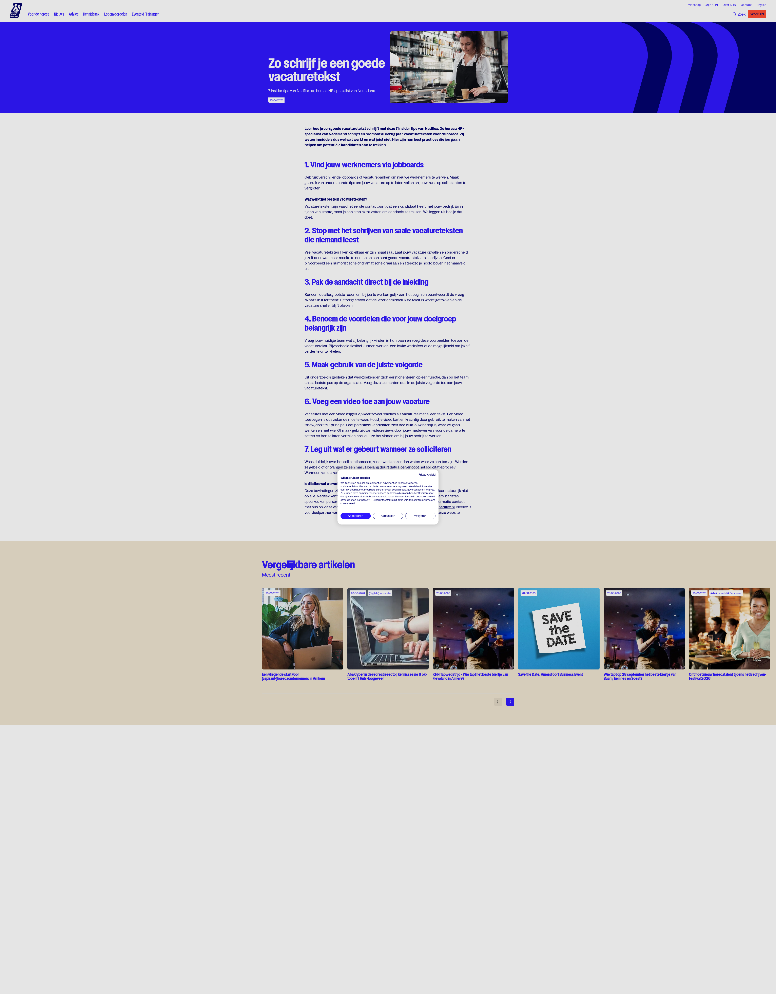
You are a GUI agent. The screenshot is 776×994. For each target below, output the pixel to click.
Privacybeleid (427, 474)
